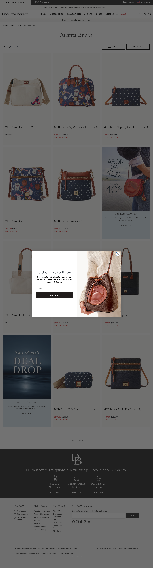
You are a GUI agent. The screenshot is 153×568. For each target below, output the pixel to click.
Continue (54, 295)
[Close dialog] (118, 254)
